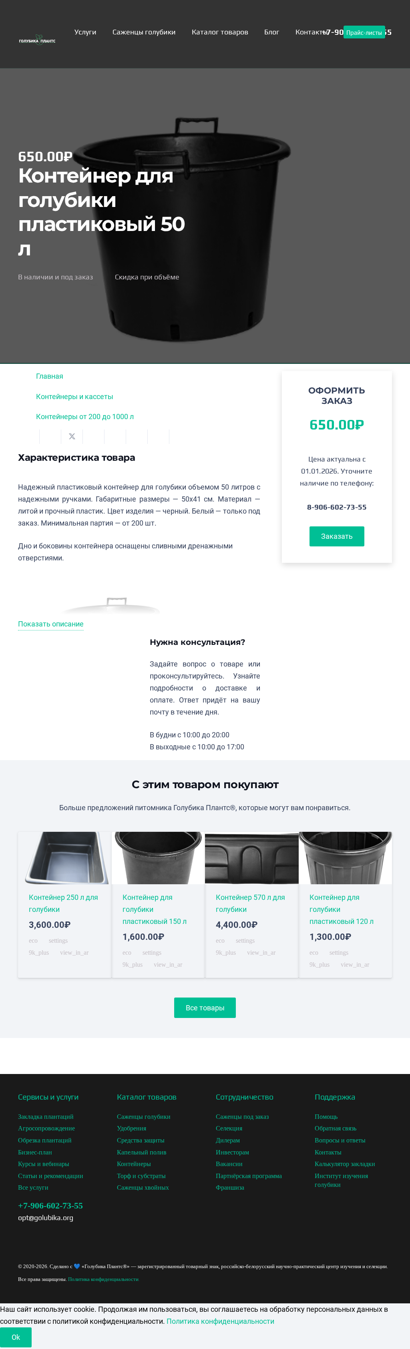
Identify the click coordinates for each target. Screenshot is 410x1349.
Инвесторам (232, 1152)
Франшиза (230, 1187)
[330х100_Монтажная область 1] (37, 43)
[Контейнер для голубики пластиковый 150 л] (158, 905)
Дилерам (228, 1140)
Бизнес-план (35, 1152)
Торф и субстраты (141, 1175)
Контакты (328, 1152)
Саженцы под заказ (242, 1116)
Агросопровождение (46, 1128)
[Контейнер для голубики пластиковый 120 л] (345, 905)
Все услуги (33, 1187)
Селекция (229, 1128)
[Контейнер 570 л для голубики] (252, 905)
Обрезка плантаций (45, 1140)
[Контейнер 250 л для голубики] (65, 905)
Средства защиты (141, 1140)
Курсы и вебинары (43, 1163)
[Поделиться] (50, 437)
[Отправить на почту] (29, 437)
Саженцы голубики (144, 1116)
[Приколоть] (115, 437)
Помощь (326, 1116)
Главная (49, 376)
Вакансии (229, 1163)
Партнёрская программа (249, 1175)
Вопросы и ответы (340, 1140)
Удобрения (131, 1128)
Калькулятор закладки (345, 1163)
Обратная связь (335, 1128)
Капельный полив (142, 1152)
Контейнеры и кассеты (74, 396)
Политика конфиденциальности (103, 1279)
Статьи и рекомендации (50, 1175)
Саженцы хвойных (143, 1187)
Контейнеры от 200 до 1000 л (85, 416)
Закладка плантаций (46, 1116)
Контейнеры (134, 1163)
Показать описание (51, 624)
